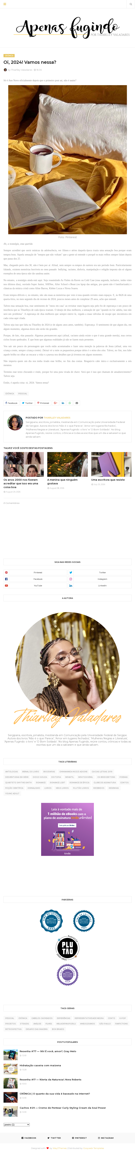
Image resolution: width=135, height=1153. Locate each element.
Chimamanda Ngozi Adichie (73, 772)
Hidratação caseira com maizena (40, 1065)
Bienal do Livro (30, 772)
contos (124, 783)
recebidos (98, 788)
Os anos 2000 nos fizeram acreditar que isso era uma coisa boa (21, 483)
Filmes (49, 1024)
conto (111, 1018)
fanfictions (121, 1024)
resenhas (114, 788)
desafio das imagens (37, 1029)
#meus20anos (87, 1024)
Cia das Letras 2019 (102, 772)
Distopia (56, 777)
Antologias (11, 772)
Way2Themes (59, 1148)
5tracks (24, 1024)
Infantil (69, 777)
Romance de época (79, 783)
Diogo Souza (40, 777)
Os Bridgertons (106, 777)
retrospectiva (13, 1029)
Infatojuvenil (85, 777)
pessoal (22, 394)
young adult (12, 793)
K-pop (123, 1018)
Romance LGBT (57, 783)
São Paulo (105, 1024)
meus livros (62, 788)
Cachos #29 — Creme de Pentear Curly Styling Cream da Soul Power (63, 1107)
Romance (41, 783)
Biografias (49, 772)
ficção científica (14, 788)
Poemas (124, 777)
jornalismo (34, 788)
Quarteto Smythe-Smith (18, 783)
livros (48, 788)
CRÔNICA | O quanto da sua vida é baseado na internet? (55, 1093)
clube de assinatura (105, 783)
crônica (9, 394)
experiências (63, 1018)
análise (37, 1024)
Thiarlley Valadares (21, 69)
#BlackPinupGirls (66, 1024)
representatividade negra (89, 1018)
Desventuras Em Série (16, 777)
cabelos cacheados (42, 1018)
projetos (10, 1024)
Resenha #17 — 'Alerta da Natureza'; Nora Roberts (50, 1079)
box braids (58, 1029)
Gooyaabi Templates (93, 1148)
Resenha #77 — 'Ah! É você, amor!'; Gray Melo (48, 1051)
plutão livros (81, 788)
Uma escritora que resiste (108, 479)
